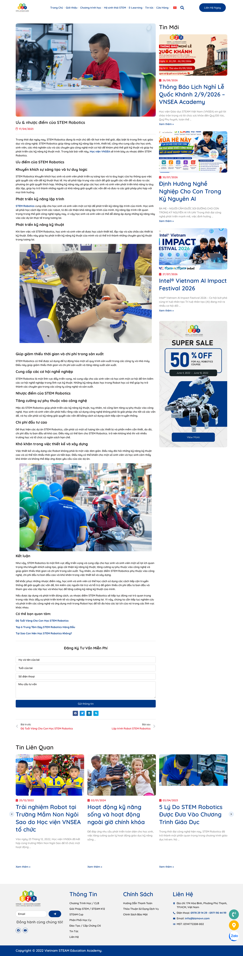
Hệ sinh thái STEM (115, 7)
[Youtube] (25, 930)
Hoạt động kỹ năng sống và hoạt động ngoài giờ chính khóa (116, 814)
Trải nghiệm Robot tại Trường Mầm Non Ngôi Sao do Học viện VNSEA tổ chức (48, 818)
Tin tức (149, 7)
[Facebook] (18, 930)
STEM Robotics (25, 206)
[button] (182, 8)
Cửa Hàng (162, 7)
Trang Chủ (56, 7)
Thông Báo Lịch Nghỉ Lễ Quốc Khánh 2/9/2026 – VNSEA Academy (192, 94)
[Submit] (55, 914)
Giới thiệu (71, 7)
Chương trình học (90, 7)
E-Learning (135, 7)
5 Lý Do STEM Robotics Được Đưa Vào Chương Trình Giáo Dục (191, 814)
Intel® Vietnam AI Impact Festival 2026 (193, 284)
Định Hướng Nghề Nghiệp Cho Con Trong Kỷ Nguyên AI (190, 191)
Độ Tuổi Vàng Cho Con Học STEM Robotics (42, 620)
